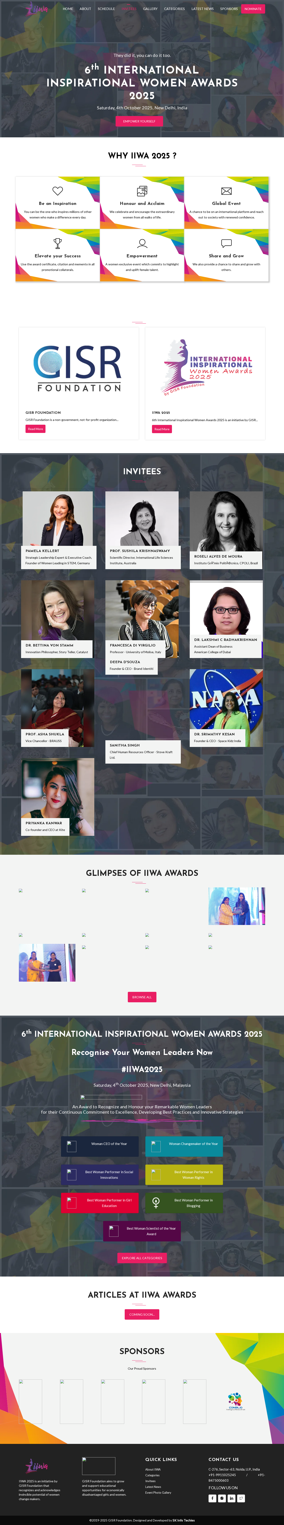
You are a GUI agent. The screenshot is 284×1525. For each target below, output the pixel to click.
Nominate (253, 9)
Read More (35, 429)
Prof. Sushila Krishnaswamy (140, 551)
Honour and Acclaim (142, 204)
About (85, 9)
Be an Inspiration (58, 204)
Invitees (129, 9)
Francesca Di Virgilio (133, 645)
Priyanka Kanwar (44, 823)
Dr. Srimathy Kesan (214, 734)
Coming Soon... (142, 1314)
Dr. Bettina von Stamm (49, 645)
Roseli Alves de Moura (218, 556)
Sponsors (229, 9)
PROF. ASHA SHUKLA (45, 734)
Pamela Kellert (42, 551)
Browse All (142, 997)
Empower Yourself (139, 121)
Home (68, 9)
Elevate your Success (58, 256)
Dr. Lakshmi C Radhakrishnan (225, 640)
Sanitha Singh (125, 745)
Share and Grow (226, 256)
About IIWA (153, 1469)
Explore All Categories (142, 1258)
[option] (30, 1401)
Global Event (226, 204)
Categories (174, 9)
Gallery (150, 9)
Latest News (202, 9)
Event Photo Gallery (158, 1492)
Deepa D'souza (125, 662)
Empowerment (142, 256)
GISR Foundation (43, 413)
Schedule (106, 9)
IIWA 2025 (161, 413)
